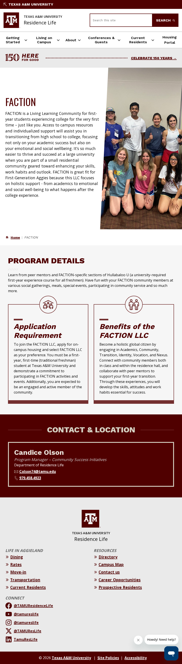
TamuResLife (26, 639)
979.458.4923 (30, 477)
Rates (16, 564)
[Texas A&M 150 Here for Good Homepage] (23, 58)
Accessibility (136, 657)
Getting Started (13, 40)
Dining (16, 557)
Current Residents (138, 40)
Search (164, 20)
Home (15, 237)
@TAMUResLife (27, 631)
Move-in (18, 572)
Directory (108, 557)
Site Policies (108, 657)
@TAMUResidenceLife (33, 605)
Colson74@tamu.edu (37, 471)
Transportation (25, 579)
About (70, 40)
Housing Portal (169, 40)
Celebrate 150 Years (151, 58)
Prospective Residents (120, 587)
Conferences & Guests (101, 40)
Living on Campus (44, 40)
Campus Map (111, 564)
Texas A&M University (30, 4)
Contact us (109, 572)
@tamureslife (26, 614)
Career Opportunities (119, 579)
